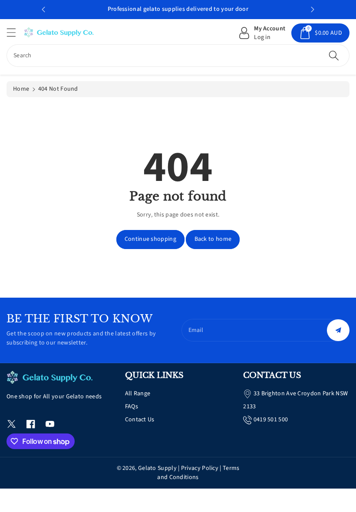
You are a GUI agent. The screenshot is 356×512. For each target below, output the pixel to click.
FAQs (131, 406)
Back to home (213, 239)
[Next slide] (312, 9)
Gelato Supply (157, 468)
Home (21, 89)
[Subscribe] (338, 330)
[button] (15, 32)
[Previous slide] (43, 9)
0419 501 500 (271, 419)
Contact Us (140, 419)
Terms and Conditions (198, 473)
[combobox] (178, 55)
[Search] (334, 55)
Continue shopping (150, 239)
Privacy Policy (199, 468)
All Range (138, 393)
